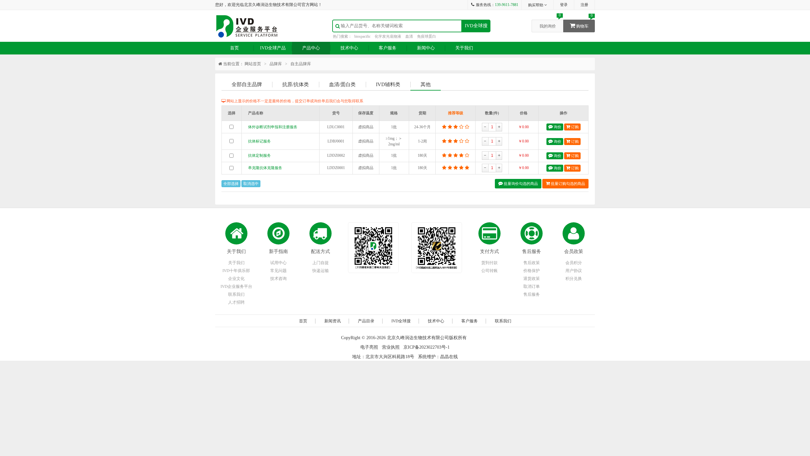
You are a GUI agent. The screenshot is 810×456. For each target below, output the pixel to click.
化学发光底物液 (388, 36)
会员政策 (573, 251)
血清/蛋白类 (342, 84)
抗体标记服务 (259, 141)
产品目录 (366, 321)
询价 (557, 127)
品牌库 (276, 63)
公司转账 (489, 270)
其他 (426, 84)
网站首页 (253, 63)
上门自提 (320, 262)
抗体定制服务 (259, 155)
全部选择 (231, 183)
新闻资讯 (332, 321)
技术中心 (349, 48)
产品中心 (311, 48)
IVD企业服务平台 (236, 286)
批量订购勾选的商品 (567, 183)
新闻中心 (426, 48)
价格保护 (531, 270)
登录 (564, 5)
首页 (234, 48)
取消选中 (251, 183)
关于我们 (464, 48)
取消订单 (531, 286)
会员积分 (573, 262)
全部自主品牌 (247, 84)
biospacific (362, 36)
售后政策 (531, 262)
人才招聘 (236, 302)
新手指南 (278, 251)
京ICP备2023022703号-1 (426, 347)
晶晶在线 (449, 356)
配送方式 (320, 251)
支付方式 (489, 251)
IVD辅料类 (388, 84)
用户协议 (573, 270)
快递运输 (320, 270)
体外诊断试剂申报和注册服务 (272, 127)
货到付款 (489, 262)
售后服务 (531, 251)
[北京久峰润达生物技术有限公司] (246, 25)
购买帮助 (536, 5)
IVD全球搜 (476, 25)
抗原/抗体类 (295, 84)
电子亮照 (369, 347)
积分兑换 (573, 278)
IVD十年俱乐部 (236, 270)
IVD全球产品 (273, 48)
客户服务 (387, 48)
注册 (584, 5)
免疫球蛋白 (426, 36)
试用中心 (278, 262)
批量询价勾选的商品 (520, 183)
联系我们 (236, 294)
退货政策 (531, 278)
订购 (574, 127)
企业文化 (236, 278)
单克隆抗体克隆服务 (265, 168)
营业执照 (391, 347)
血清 (409, 36)
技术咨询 (278, 278)
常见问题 (278, 270)
